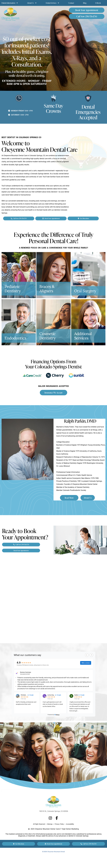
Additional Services (83, 335)
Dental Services (51, 3)
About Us (30, 3)
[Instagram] (50, 818)
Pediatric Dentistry (13, 288)
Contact (71, 3)
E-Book (98, 3)
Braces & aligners (47, 288)
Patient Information (8, 3)
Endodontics (15, 338)
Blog (84, 3)
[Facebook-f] (56, 818)
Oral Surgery (85, 290)
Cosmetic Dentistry (47, 335)
